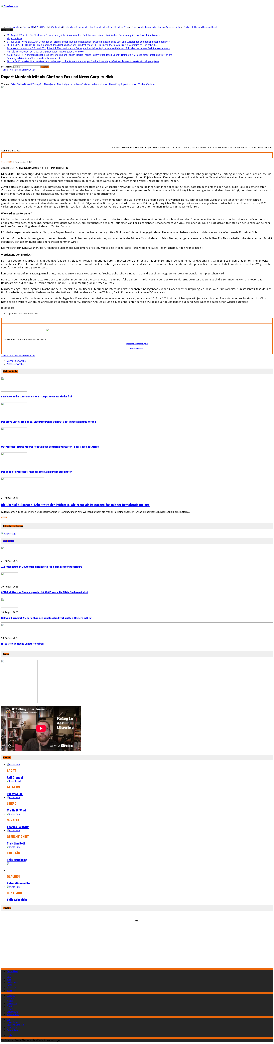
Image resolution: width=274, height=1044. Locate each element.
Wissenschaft (175, 27)
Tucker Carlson (146, 84)
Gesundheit (210, 27)
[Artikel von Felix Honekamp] (13, 847)
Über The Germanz (15, 1025)
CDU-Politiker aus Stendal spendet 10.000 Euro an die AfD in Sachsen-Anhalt (44, 592)
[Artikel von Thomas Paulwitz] (13, 814)
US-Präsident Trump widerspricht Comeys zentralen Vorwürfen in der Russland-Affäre (50, 446)
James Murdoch (58, 84)
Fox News (45, 84)
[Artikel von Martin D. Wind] (13, 797)
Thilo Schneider (17, 900)
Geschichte (101, 27)
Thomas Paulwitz (18, 827)
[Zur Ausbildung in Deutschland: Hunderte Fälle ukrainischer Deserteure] (9, 555)
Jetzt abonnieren (137, 348)
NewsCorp (114, 84)
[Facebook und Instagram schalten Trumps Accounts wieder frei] (14, 390)
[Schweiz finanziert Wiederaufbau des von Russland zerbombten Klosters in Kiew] (9, 606)
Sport (111, 27)
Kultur (90, 27)
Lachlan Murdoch (100, 84)
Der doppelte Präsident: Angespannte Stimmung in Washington (36, 471)
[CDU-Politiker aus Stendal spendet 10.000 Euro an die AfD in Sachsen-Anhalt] (9, 581)
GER (8, 162)
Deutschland (15, 27)
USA (9, 976)
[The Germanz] (46, 6)
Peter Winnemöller (19, 883)
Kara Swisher (84, 84)
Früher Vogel (123, 27)
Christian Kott (16, 843)
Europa (27, 27)
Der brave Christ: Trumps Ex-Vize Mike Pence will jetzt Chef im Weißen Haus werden (48, 421)
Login (9, 1035)
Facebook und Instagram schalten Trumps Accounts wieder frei (36, 396)
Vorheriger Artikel (16, 360)
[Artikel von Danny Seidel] (14, 781)
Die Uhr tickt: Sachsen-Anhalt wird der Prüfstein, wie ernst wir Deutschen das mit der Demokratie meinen (75, 505)
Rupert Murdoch (129, 84)
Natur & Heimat (193, 27)
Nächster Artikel (15, 364)
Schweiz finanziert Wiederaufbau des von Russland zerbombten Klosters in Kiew (46, 618)
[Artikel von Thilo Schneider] (13, 887)
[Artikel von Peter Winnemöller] (11, 870)
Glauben (81, 27)
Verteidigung (158, 27)
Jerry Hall (72, 84)
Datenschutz (12, 1030)
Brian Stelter (17, 84)
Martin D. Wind (16, 810)
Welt (39, 27)
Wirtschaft (58, 27)
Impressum (12, 1027)
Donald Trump (32, 84)
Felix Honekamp (17, 860)
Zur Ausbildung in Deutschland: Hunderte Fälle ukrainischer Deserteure (41, 566)
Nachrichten (8, 541)
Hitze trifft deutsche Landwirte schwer (22, 643)
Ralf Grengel (15, 777)
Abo (8, 1019)
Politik (46, 27)
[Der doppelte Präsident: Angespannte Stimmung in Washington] (14, 466)
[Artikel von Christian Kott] (13, 830)
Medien (145, 27)
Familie (136, 27)
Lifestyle (70, 27)
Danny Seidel (15, 794)
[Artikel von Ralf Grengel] (13, 764)
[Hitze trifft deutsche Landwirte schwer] (9, 632)
